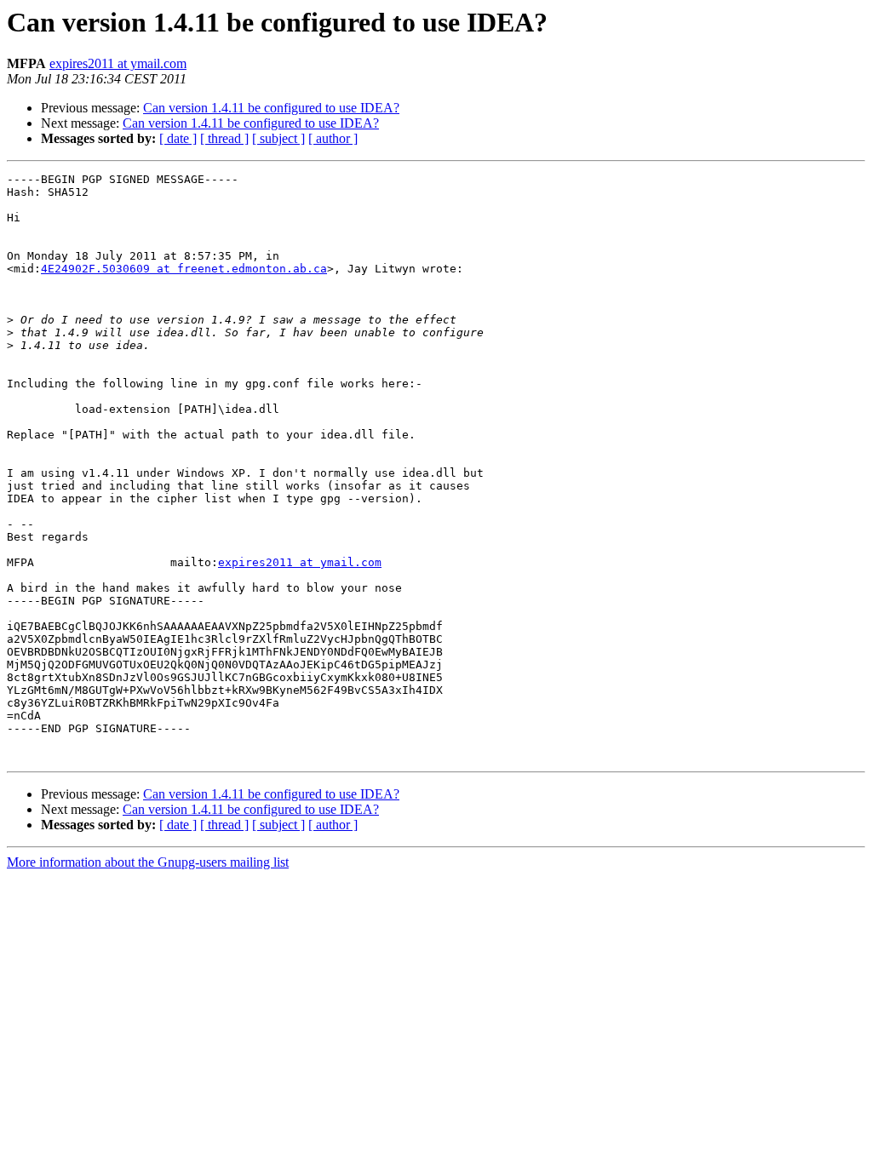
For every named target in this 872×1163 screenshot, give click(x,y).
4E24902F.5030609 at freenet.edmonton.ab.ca (184, 268)
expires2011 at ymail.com (117, 63)
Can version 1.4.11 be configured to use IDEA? (271, 107)
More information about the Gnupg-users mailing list (148, 862)
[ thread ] (224, 138)
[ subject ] (278, 138)
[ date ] (178, 138)
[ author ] (333, 138)
